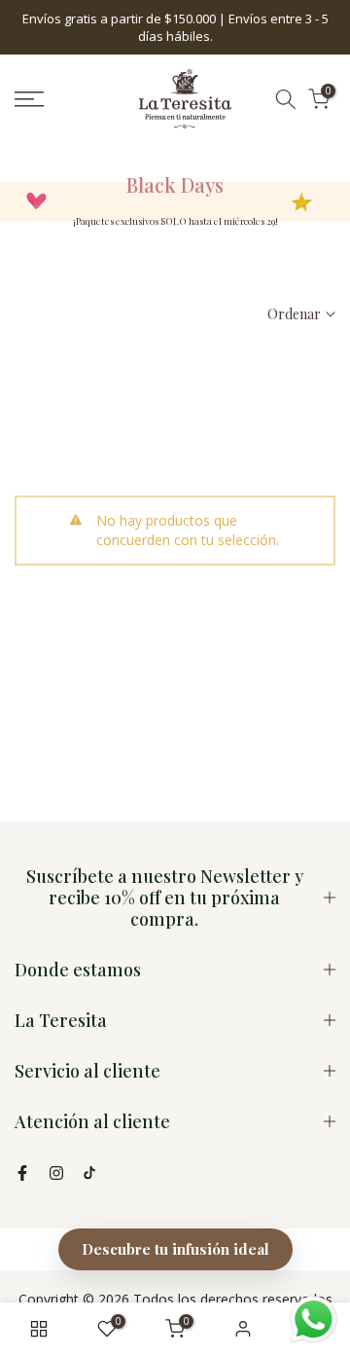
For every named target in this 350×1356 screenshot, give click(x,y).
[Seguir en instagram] (56, 1173)
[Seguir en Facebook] (22, 1173)
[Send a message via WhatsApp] (313, 1319)
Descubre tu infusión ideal (175, 1249)
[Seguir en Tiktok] (89, 1173)
